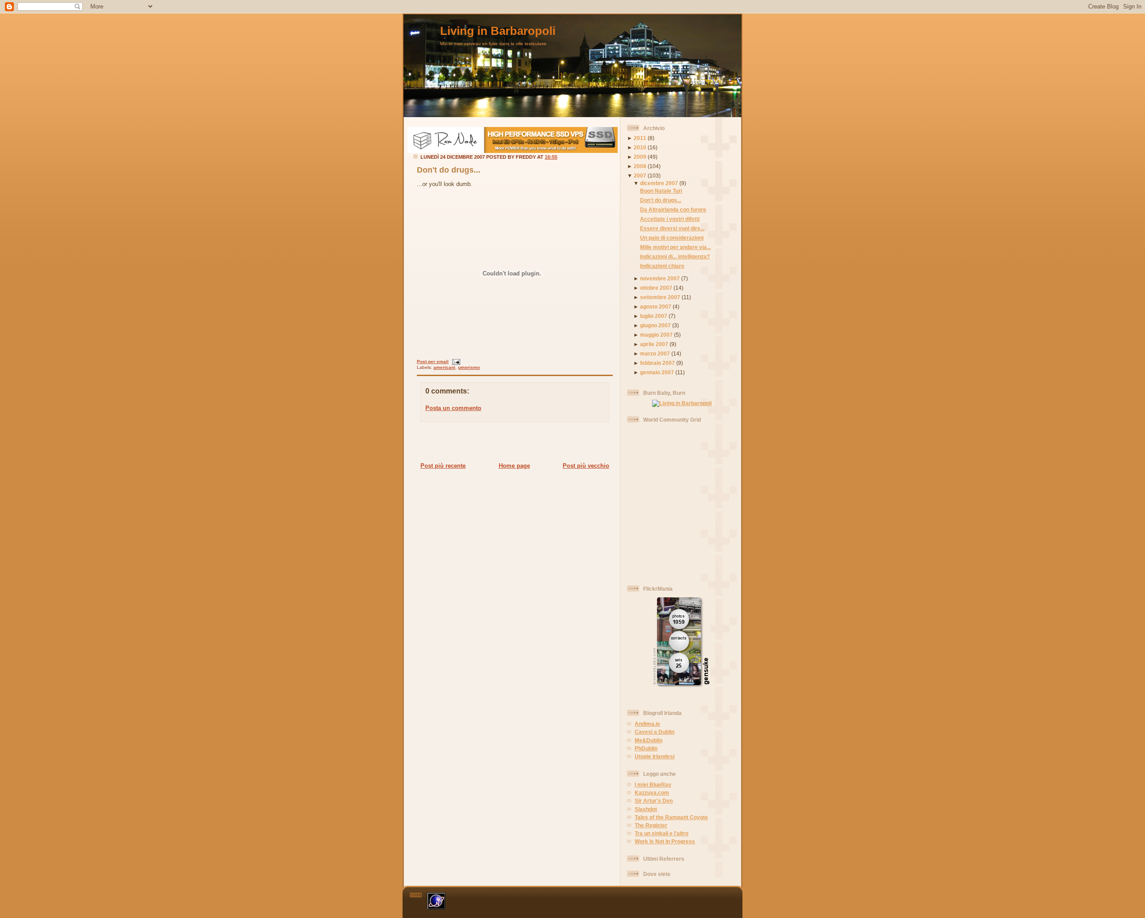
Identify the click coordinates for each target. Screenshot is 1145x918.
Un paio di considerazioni (672, 238)
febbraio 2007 (657, 363)
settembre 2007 (660, 297)
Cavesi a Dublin (654, 732)
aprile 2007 (654, 344)
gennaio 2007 (657, 372)
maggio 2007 (656, 335)
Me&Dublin (648, 740)
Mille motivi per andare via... (675, 247)
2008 (640, 166)
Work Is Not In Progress (665, 841)
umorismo (469, 367)
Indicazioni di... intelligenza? (675, 256)
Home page (514, 465)
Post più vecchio (586, 465)
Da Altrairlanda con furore (673, 209)
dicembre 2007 (659, 183)
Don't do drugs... (448, 169)
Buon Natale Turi (661, 191)
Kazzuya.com (652, 792)
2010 (640, 147)
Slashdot (646, 809)
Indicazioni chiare (662, 266)
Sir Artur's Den (654, 801)
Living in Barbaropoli (498, 31)
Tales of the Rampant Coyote (671, 817)
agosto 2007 (655, 306)
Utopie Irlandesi (654, 756)
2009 (640, 157)
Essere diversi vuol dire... (672, 228)
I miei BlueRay (653, 784)
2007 (640, 175)
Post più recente (443, 465)
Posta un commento (453, 408)
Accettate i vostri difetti (670, 219)
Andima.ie (647, 724)
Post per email (433, 361)
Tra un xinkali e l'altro (661, 833)
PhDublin (646, 748)
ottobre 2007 (656, 288)
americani (444, 367)
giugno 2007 (655, 325)
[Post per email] (455, 361)
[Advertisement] (512, 441)
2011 (640, 138)
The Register (651, 825)
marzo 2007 (655, 353)
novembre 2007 (660, 278)
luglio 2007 (653, 316)
